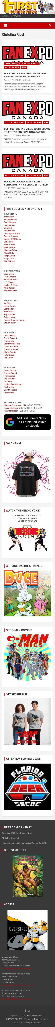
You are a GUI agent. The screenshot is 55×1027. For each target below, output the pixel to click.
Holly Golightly (10, 277)
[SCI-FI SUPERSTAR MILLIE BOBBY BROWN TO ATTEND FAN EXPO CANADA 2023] (27, 110)
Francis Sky (9, 341)
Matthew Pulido (10, 250)
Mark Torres (9, 311)
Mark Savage (9, 247)
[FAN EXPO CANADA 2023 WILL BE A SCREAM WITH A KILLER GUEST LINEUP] (27, 163)
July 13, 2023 (9, 188)
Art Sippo (8, 303)
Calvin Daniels (10, 370)
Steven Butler (10, 323)
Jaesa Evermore (11, 346)
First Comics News (34, 1016)
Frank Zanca (9, 376)
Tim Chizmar (9, 261)
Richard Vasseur (11, 408)
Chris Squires (10, 335)
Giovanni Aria (9, 379)
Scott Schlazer (10, 390)
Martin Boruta (25, 80)
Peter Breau (9, 355)
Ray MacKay (9, 314)
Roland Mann (9, 317)
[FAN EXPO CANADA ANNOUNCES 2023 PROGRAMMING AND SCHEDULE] (27, 54)
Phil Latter (8, 358)
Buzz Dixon (9, 274)
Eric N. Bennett (10, 338)
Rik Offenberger (11, 411)
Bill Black (8, 228)
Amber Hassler (10, 219)
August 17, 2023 (11, 80)
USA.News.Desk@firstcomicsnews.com (17, 968)
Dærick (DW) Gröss (12, 239)
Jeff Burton (9, 309)
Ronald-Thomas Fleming (14, 320)
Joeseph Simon (11, 349)
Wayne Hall (9, 392)
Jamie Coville (10, 306)
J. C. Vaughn (9, 282)
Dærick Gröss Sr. (11, 236)
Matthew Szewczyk (12, 405)
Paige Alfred (9, 256)
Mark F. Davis (9, 244)
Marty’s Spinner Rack (29, 64)
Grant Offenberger (12, 344)
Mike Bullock (9, 288)
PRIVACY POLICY (14, 1019)
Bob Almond (9, 230)
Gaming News (11, 64)
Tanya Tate (9, 258)
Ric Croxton (9, 387)
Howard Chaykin (11, 279)
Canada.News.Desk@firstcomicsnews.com (18, 985)
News (23, 67)
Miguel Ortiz (9, 253)
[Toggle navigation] (5, 25)
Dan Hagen (8, 242)
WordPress (36, 1022)
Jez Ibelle (8, 381)
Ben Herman (9, 225)
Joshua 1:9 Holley (11, 285)
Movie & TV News (12, 67)
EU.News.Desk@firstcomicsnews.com (16, 999)
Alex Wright (9, 217)
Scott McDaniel (10, 290)
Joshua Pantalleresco (13, 384)
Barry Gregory (10, 222)
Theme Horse (40, 1019)
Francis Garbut (10, 373)
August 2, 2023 (10, 135)
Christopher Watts (12, 233)
